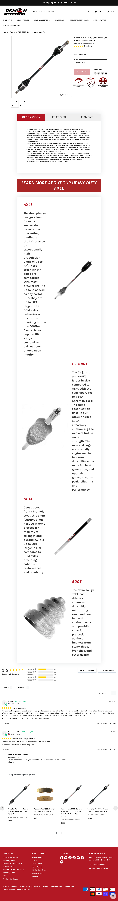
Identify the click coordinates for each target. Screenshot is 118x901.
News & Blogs (37, 857)
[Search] (89, 11)
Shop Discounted (41, 20)
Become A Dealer (38, 873)
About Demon (37, 864)
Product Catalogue (10, 879)
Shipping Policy (9, 873)
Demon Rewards (99, 20)
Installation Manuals (11, 857)
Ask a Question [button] (88, 670)
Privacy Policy (25, 886)
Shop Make (7, 20)
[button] (111, 723)
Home (5, 32)
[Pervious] (2, 808)
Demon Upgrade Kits (11, 26)
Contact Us (37, 886)
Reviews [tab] (6, 688)
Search (45, 886)
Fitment (87, 117)
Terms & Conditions (10, 886)
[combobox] (58, 11)
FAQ (4, 876)
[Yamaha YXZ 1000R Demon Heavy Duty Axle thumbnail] (15, 103)
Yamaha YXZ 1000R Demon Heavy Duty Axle (18, 719)
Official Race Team (39, 870)
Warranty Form (9, 861)
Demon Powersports (85, 44)
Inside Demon (59, 20)
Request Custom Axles (79, 20)
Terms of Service (56, 886)
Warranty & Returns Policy (13, 869)
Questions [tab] (21, 688)
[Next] (115, 808)
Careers (34, 861)
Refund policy (70, 886)
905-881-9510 (99, 864)
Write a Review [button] (108, 670)
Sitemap (35, 876)
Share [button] (7, 723)
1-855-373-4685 (102, 869)
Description (31, 117)
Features (59, 117)
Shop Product (23, 20)
